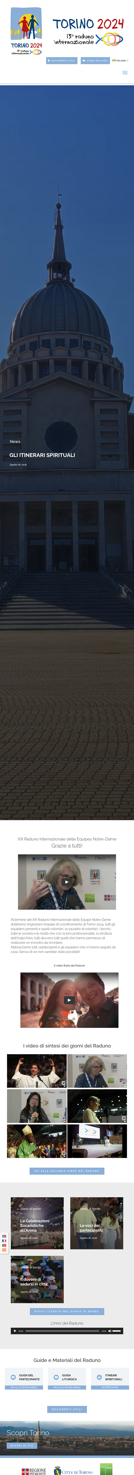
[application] (67, 1331)
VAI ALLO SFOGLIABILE (23, 1387)
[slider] (117, 1331)
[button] (2, 452)
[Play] (15, 1331)
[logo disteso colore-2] (73, 1467)
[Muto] (109, 1331)
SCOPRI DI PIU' (110, 1387)
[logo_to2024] (66, 7)
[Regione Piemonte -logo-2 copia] (34, 1469)
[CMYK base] (106, 1464)
